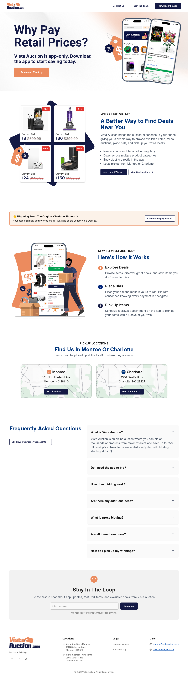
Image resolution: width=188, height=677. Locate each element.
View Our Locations (142, 172)
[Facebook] (12, 659)
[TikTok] (26, 659)
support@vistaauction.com (166, 644)
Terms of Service (121, 644)
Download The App (31, 72)
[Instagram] (19, 659)
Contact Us (118, 6)
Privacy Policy (119, 649)
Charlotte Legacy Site (158, 218)
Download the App (167, 6)
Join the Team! (141, 6)
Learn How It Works (114, 172)
